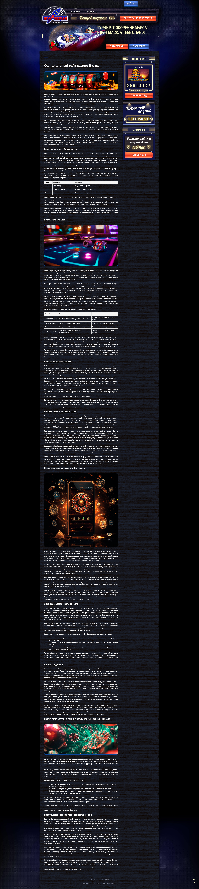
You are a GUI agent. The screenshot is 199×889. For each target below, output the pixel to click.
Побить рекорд (139, 95)
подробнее (139, 46)
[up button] (194, 881)
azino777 (75, 107)
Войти (130, 3)
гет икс (67, 171)
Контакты (92, 12)
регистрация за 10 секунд (138, 18)
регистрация (139, 154)
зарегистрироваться (113, 46)
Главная (75, 12)
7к (108, 286)
